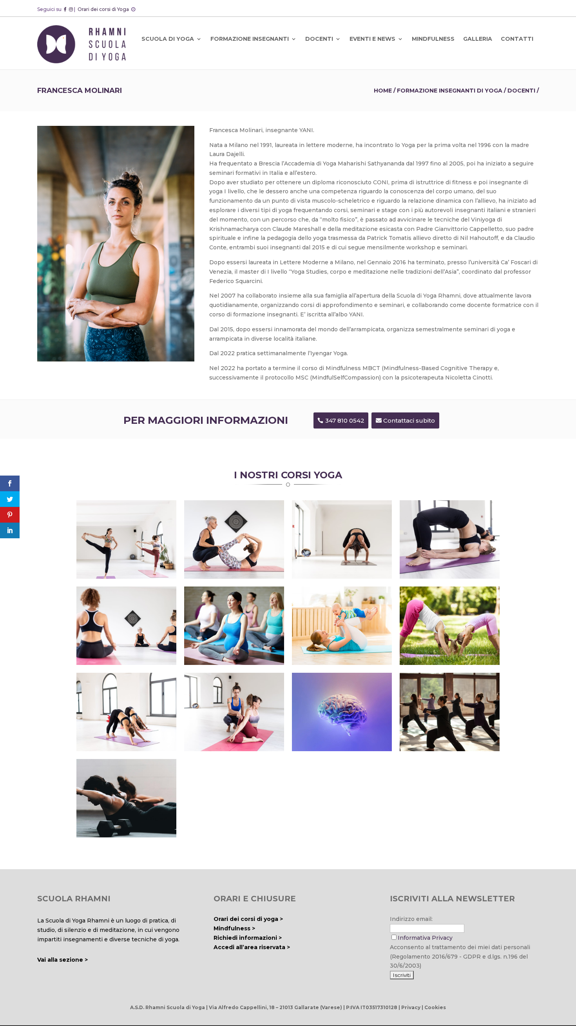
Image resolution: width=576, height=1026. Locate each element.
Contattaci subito (409, 420)
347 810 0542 (344, 420)
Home (383, 90)
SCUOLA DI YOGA (167, 38)
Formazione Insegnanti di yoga (449, 90)
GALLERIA (477, 38)
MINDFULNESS (433, 38)
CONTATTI (517, 38)
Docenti (521, 90)
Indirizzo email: (411, 918)
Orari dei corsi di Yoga (104, 9)
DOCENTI (319, 38)
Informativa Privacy (425, 937)
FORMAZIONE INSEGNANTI (249, 38)
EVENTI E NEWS (372, 38)
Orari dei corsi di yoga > (248, 918)
